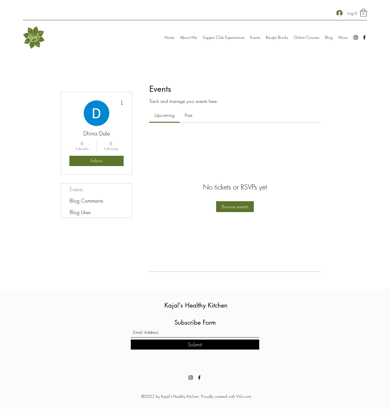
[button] (363, 13)
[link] (164, 115)
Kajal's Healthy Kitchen (196, 305)
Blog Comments (86, 200)
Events (76, 189)
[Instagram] (356, 37)
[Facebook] (364, 37)
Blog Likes (80, 212)
